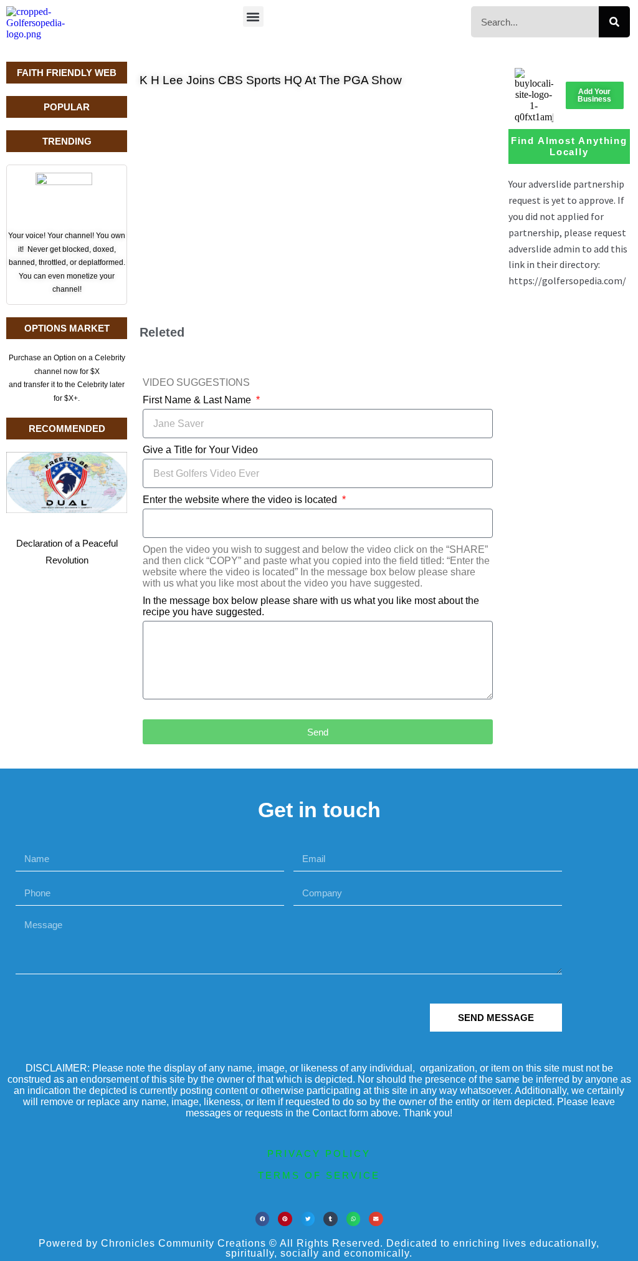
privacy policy (319, 1153)
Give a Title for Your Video (200, 449)
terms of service (319, 1175)
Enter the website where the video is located (241, 499)
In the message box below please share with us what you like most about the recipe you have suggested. (311, 606)
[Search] (614, 21)
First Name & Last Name (198, 400)
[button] (253, 16)
